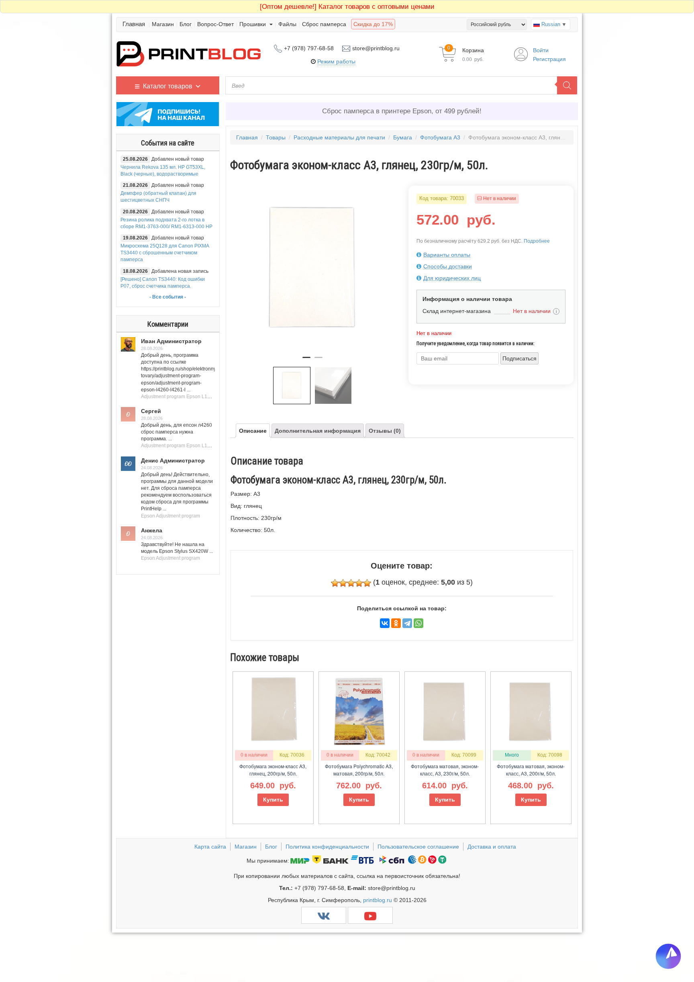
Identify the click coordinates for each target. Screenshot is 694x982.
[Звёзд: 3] (351, 583)
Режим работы (336, 61)
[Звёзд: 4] (359, 583)
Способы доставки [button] (447, 266)
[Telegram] (407, 623)
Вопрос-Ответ (215, 24)
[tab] (490, 255)
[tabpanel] (312, 268)
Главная (133, 23)
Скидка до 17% (373, 24)
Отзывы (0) (385, 431)
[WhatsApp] (418, 623)
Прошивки (253, 24)
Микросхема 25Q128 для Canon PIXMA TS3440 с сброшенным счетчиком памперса (164, 252)
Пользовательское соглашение (418, 846)
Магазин (163, 24)
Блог (186, 24)
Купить (273, 799)
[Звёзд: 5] (367, 583)
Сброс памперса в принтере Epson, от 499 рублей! (402, 111)
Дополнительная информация (318, 431)
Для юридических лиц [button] (452, 278)
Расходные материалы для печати (339, 137)
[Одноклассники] (396, 623)
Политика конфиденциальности (327, 846)
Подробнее (537, 241)
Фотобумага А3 (440, 137)
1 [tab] (306, 361)
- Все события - (167, 297)
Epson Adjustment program (170, 516)
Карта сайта (210, 846)
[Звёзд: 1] (335, 583)
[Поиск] (567, 85)
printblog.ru (377, 900)
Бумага (402, 137)
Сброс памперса (324, 24)
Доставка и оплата (491, 846)
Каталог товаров (167, 86)
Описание (253, 431)
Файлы (287, 24)
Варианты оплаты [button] (446, 255)
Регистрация (549, 59)
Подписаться (519, 358)
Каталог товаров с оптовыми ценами (347, 6)
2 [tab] (318, 361)
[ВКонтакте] (385, 623)
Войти (541, 50)
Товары (276, 137)
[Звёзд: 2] (343, 583)
